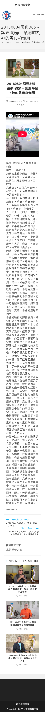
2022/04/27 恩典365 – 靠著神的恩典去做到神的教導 (22, 623)
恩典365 (24, 105)
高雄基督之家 (14, 101)
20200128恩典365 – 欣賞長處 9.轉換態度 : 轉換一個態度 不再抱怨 (22, 589)
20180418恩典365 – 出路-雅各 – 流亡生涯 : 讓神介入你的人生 (22, 658)
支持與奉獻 (24, 4)
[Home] (2, 42)
